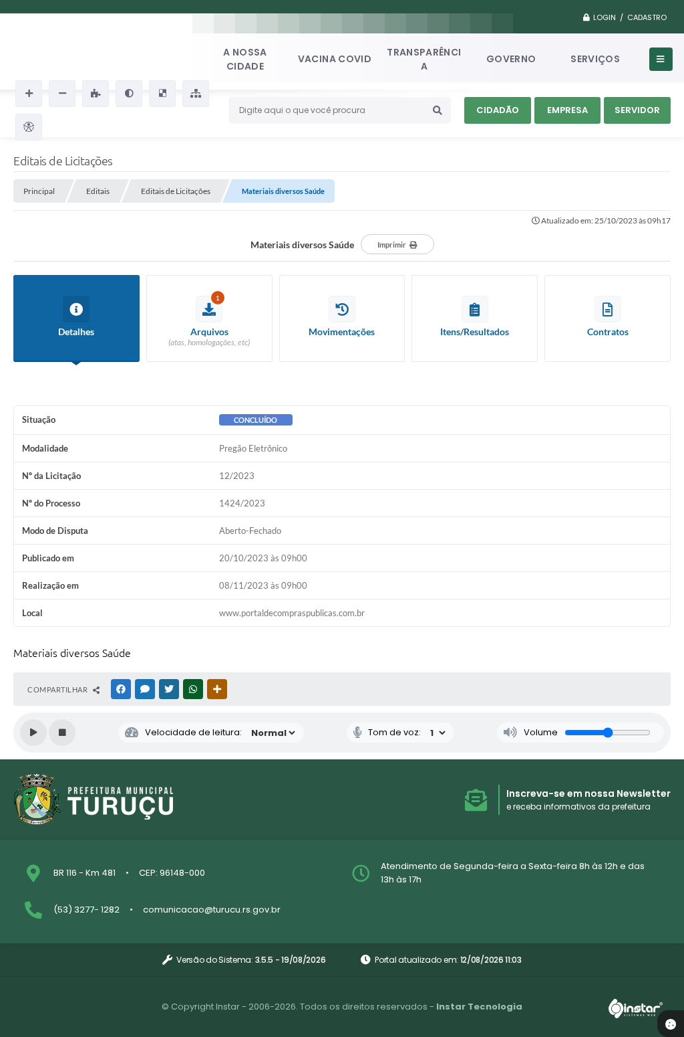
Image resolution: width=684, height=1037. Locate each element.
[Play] (33, 732)
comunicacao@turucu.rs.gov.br (212, 909)
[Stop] (62, 732)
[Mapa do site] (195, 93)
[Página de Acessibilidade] (28, 127)
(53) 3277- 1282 (86, 909)
